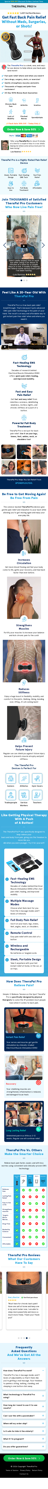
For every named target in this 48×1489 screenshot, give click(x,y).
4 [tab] (27, 1338)
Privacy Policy (25, 1470)
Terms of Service (12, 1470)
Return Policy (37, 1470)
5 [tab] (29, 1338)
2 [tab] (24, 280)
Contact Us (24, 1474)
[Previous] (4, 245)
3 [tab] (27, 280)
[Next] (43, 245)
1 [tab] (21, 280)
